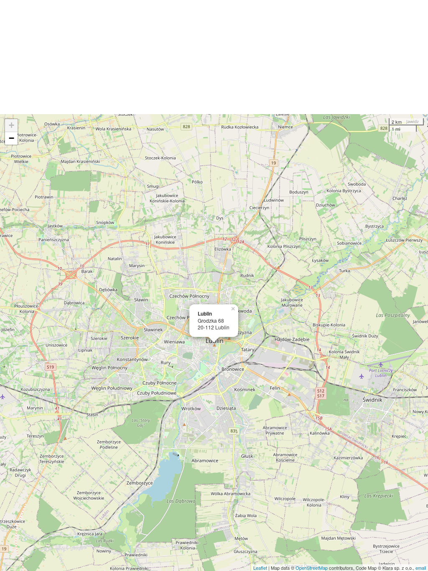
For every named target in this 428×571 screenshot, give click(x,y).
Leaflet (260, 567)
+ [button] (11, 125)
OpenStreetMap (312, 567)
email (420, 567)
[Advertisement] (214, 57)
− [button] (11, 138)
